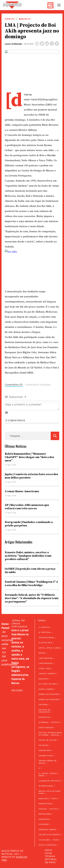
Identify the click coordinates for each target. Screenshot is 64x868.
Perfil (55, 799)
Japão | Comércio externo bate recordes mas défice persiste (31, 476)
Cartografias (46, 658)
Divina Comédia (46, 689)
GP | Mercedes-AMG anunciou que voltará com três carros (27, 506)
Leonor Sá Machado (13, 44)
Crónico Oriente (47, 674)
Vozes (56, 840)
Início (48, 850)
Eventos (10, 19)
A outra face (45, 643)
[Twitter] (42, 43)
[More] (57, 43)
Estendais (44, 722)
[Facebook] (37, 43)
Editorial (43, 704)
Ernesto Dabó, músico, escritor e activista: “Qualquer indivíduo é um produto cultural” (28, 556)
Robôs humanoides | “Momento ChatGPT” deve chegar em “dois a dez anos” (29, 457)
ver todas (17, 690)
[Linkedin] (47, 43)
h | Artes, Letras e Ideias (48, 774)
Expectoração (46, 727)
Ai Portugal (45, 632)
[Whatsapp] (52, 43)
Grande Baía (45, 750)
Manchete (25, 19)
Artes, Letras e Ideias (50, 648)
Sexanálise (44, 819)
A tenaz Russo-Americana (22, 491)
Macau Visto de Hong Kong (50, 792)
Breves (42, 653)
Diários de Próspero (49, 694)
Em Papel (50, 862)
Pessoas (43, 809)
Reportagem (45, 814)
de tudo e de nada (48, 684)
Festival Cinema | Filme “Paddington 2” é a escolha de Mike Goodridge (31, 583)
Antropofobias (46, 637)
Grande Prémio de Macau (47, 762)
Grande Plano (46, 756)
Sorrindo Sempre (47, 829)
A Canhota (44, 627)
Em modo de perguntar (44, 711)
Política (54, 809)
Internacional (46, 786)
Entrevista (44, 717)
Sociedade (44, 824)
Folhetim (43, 745)
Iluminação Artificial (50, 781)
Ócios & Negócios (48, 845)
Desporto (43, 679)
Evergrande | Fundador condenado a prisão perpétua (29, 523)
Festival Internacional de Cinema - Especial (50, 734)
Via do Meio (44, 840)
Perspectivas (45, 804)
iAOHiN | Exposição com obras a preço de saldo (30, 570)
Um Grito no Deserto (49, 835)
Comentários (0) (14, 384)
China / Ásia (45, 668)
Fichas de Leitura (47, 740)
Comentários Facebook (38, 384)
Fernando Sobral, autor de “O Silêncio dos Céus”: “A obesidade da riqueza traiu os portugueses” (31, 598)
